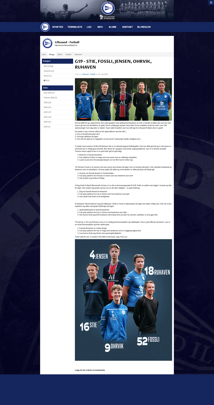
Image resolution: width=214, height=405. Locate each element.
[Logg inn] (211, 2)
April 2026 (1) (49, 93)
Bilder (60, 54)
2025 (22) (47, 102)
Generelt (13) (49, 71)
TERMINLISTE (74, 27)
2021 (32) (47, 117)
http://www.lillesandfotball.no (66, 45)
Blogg (51, 54)
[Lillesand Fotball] (107, 10)
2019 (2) (47, 127)
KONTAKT (127, 27)
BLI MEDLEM (144, 27)
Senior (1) (47, 76)
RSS (47, 81)
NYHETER (57, 27)
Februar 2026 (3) (50, 98)
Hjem (44, 54)
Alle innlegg (48, 66)
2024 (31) (47, 107)
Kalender (78, 54)
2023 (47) (47, 112)
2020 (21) (47, 122)
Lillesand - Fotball (88, 74)
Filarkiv (68, 54)
